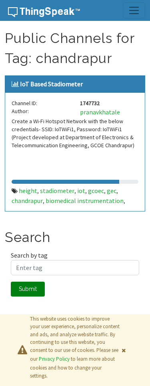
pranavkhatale (100, 112)
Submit (28, 289)
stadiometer (57, 191)
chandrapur (27, 201)
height (28, 191)
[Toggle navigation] (134, 10)
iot (81, 191)
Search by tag (29, 255)
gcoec (96, 191)
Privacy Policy (54, 359)
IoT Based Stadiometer (51, 84)
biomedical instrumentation (85, 201)
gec (111, 191)
